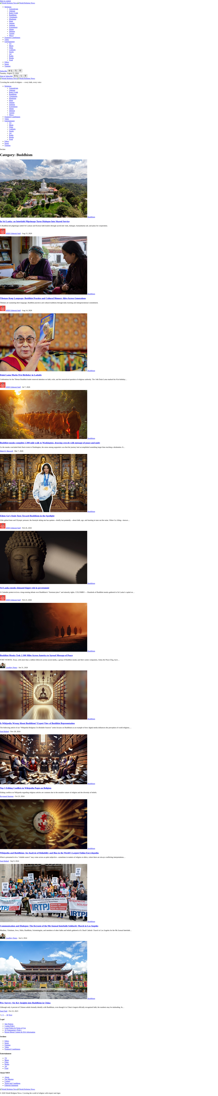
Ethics (7, 62)
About (7, 1077)
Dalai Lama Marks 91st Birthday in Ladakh (21, 375)
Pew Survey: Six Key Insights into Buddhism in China (25, 1003)
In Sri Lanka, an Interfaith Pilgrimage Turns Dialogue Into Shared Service (34, 221)
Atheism (12, 11)
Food (11, 60)
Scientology (13, 27)
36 (7, 1015)
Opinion (7, 66)
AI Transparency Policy (13, 1030)
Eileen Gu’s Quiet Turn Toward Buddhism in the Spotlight (27, 516)
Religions (8, 7)
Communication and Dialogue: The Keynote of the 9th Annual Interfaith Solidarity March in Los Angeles (49, 926)
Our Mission (9, 1079)
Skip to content (5, 1)
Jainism (11, 23)
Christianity (13, 17)
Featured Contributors (12, 38)
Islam (11, 21)
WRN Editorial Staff (13, 233)
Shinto (11, 29)
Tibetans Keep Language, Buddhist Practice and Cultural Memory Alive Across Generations (43, 298)
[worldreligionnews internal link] (17, 3)
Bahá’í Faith (13, 13)
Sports (11, 52)
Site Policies (9, 1024)
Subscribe (3, 71)
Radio (11, 56)
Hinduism (12, 19)
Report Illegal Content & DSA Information (20, 1032)
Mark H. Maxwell (6, 451)
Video (7, 40)
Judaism (12, 25)
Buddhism (12, 15)
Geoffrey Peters (11, 668)
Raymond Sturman (7, 796)
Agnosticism (13, 9)
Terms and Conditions (12, 1083)
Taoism (11, 33)
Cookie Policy (10, 1026)
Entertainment (10, 42)
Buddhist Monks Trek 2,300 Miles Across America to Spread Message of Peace (36, 655)
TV (10, 44)
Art (10, 54)
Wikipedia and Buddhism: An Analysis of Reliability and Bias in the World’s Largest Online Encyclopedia (49, 853)
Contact (7, 1081)
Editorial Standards (11, 1085)
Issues (7, 64)
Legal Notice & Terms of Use (15, 1028)
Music (11, 46)
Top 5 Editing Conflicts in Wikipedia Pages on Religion (25, 788)
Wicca (11, 35)
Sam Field (3, 1011)
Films (11, 48)
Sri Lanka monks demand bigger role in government (24, 588)
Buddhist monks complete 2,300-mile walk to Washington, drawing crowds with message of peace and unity (50, 443)
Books (11, 58)
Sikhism (12, 31)
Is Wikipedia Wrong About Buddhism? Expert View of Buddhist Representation (37, 723)
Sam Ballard (4, 731)
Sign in (2, 76)
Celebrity (12, 50)
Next (10, 1015)
